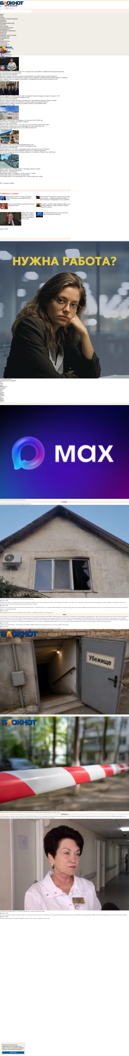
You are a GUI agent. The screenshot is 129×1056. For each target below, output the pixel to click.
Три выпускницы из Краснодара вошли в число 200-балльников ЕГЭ (18, 127)
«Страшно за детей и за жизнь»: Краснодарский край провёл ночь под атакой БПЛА (20, 715)
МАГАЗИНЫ (8, 54)
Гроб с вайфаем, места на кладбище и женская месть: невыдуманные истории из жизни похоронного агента (29, 79)
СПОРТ (2, 40)
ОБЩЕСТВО (3, 32)
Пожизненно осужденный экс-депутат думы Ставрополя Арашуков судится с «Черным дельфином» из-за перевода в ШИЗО (28, 607)
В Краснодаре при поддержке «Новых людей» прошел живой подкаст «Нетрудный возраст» (109, 619)
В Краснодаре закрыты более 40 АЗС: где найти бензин (15, 175)
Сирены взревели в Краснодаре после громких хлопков (48, 812)
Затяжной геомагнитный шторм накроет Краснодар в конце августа (16, 503)
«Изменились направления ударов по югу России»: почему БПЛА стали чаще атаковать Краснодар (65, 619)
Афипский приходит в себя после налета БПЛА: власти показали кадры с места (103, 618)
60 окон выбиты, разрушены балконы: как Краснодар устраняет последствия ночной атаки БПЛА (89, 816)
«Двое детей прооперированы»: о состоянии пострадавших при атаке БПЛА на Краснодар (21, 911)
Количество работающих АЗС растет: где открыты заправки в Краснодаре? (53, 624)
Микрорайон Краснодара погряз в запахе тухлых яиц (57, 621)
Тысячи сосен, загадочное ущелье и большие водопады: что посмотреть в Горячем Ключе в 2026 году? (28, 152)
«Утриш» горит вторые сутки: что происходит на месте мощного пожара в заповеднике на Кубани (85, 602)
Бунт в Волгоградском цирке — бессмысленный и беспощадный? (16, 624)
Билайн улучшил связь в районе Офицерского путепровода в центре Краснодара (37, 618)
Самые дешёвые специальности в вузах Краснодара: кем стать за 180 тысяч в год (22, 126)
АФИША (2, 17)
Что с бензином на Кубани (7, 153)
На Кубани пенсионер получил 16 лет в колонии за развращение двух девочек (34, 817)
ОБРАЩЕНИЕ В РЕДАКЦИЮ (8, 31)
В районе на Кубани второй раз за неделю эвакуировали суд (70, 618)
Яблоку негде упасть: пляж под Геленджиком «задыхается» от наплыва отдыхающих (23, 150)
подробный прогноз (5, 380)
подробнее (13, 380)
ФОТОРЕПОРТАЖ (5, 41)
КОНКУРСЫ (3, 22)
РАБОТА (9, 47)
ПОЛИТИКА (3, 34)
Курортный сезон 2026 (6, 129)
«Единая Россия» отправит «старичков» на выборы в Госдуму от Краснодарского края (23, 103)
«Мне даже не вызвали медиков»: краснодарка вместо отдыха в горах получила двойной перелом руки (94, 616)
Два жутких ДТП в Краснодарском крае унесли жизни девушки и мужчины (99, 607)
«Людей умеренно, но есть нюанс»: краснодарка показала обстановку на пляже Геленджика (24, 149)
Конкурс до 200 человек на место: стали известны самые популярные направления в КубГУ (24, 124)
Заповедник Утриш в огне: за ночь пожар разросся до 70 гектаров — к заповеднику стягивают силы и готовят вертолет (27, 612)
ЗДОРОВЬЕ (3, 20)
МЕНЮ (2, 14)
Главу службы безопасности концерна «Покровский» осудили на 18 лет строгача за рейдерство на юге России (26, 918)
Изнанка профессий (5, 56)
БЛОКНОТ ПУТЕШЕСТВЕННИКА (9, 19)
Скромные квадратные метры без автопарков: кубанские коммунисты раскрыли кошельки (24, 102)
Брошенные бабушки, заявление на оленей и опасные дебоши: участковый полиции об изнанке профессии (28, 76)
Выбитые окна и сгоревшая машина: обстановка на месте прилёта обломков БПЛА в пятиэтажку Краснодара (68, 914)
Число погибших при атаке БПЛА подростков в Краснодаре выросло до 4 (18, 599)
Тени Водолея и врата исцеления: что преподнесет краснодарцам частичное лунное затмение (22, 621)
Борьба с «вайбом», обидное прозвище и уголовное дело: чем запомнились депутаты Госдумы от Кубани (28, 100)
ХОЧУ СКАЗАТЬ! (4, 44)
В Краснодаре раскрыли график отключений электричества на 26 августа (53, 616)
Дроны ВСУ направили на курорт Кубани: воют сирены (69, 607)
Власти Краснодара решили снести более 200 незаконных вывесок (112, 914)
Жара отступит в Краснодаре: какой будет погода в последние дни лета (50, 816)
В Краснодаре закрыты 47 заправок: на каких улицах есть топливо (18, 173)
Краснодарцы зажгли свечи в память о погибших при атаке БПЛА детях (17, 816)
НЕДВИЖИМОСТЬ (5, 29)
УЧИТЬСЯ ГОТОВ (9, 48)
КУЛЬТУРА (3, 25)
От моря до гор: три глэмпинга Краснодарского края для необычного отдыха (18, 616)
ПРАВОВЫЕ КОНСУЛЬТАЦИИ (8, 35)
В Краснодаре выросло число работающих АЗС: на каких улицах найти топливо (21, 176)
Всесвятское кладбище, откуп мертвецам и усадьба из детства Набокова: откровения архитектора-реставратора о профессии (34, 77)
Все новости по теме (5, 74)
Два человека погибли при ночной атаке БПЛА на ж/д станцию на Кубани (18, 812)
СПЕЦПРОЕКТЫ (4, 38)
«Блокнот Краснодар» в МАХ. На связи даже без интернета (13, 499)
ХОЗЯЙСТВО (3, 43)
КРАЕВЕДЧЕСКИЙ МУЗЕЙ (7, 23)
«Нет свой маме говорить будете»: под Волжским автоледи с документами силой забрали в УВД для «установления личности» (29, 628)
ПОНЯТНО (13, 1052)
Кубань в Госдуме (5, 80)
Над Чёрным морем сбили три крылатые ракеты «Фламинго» (24, 604)
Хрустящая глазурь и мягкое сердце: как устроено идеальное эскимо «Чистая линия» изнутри (91, 621)
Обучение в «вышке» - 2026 (7, 105)
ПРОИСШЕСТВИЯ (5, 37)
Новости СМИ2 (4, 229)
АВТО (1, 16)
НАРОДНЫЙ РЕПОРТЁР (6, 28)
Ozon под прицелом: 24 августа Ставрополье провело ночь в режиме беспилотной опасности (22, 914)
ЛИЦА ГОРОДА (4, 26)
